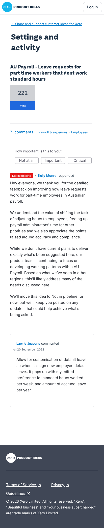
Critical (82, 161)
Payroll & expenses (52, 132)
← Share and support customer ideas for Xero (46, 24)
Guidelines (19, 493)
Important (55, 161)
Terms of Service (21, 484)
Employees (79, 132)
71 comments (21, 132)
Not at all (29, 161)
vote (23, 106)
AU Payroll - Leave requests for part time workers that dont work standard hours (48, 72)
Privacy (58, 484)
